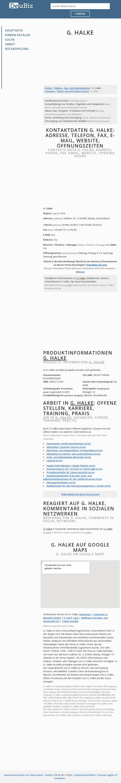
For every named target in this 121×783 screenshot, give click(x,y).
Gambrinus (85, 614)
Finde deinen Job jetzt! (80, 494)
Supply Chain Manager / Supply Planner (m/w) (70, 465)
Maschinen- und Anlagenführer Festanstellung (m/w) (74, 450)
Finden (80, 14)
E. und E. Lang (71, 617)
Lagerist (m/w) (54, 460)
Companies (50, 91)
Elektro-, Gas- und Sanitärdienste (72, 88)
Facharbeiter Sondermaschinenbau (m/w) (68, 443)
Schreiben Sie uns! (96, 264)
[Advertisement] (22, 70)
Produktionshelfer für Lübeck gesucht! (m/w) (70, 472)
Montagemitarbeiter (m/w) (61, 482)
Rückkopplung (17, 49)
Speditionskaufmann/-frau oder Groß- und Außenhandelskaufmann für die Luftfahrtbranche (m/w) (72, 477)
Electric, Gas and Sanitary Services (73, 91)
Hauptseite (14, 30)
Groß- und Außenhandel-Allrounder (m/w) (68, 457)
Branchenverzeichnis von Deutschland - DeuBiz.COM (31, 775)
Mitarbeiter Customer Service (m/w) (66, 447)
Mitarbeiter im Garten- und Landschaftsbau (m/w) (73, 453)
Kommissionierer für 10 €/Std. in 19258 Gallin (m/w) (74, 468)
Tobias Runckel (70, 621)
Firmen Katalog (17, 35)
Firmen (48, 88)
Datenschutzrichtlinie (85, 775)
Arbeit (10, 44)
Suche (10, 39)
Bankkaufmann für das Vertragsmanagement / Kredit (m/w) (78, 485)
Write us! (80, 271)
